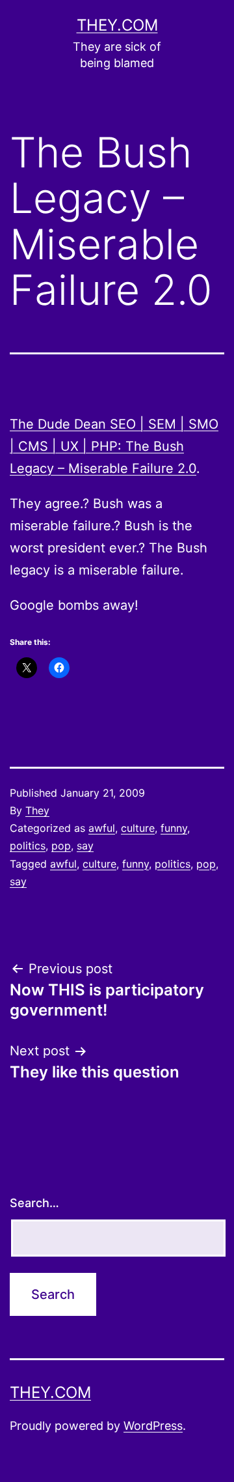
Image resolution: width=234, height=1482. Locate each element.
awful (101, 827)
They (37, 810)
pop (61, 845)
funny (174, 827)
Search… (34, 1203)
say (85, 845)
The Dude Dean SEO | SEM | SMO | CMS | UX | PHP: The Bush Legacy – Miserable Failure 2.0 (114, 446)
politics (28, 845)
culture (138, 827)
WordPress (153, 1425)
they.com (117, 25)
